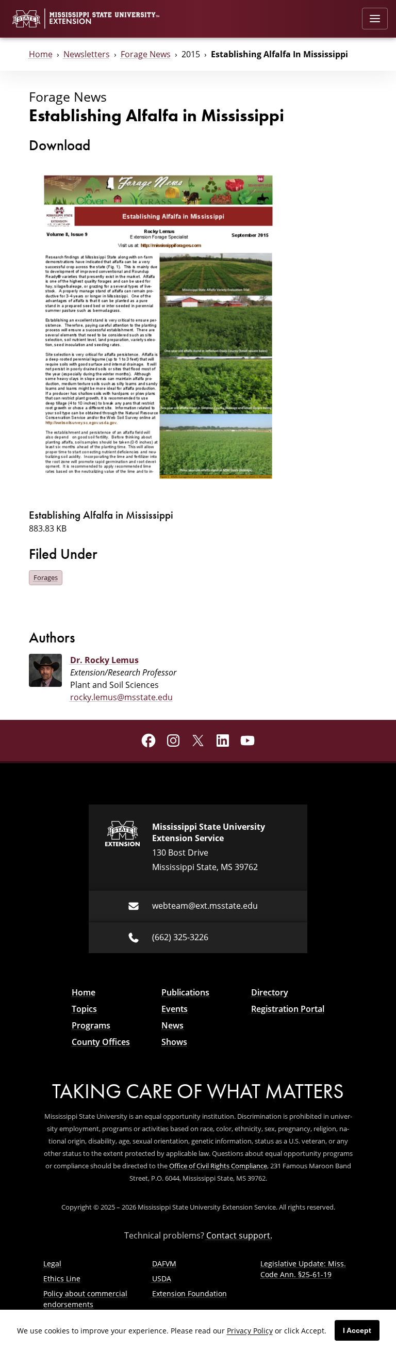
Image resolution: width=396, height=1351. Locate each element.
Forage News (146, 54)
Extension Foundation (189, 1293)
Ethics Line (61, 1278)
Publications (185, 992)
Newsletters (86, 54)
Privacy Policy (250, 1331)
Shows (174, 1042)
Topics (84, 1009)
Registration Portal (287, 1009)
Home (41, 54)
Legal (52, 1263)
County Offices (101, 1042)
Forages (46, 577)
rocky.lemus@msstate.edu (121, 697)
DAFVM (164, 1263)
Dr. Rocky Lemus (104, 660)
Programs (91, 1025)
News (172, 1025)
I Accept (357, 1330)
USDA (161, 1278)
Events (174, 1009)
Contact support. (239, 1235)
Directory (269, 992)
